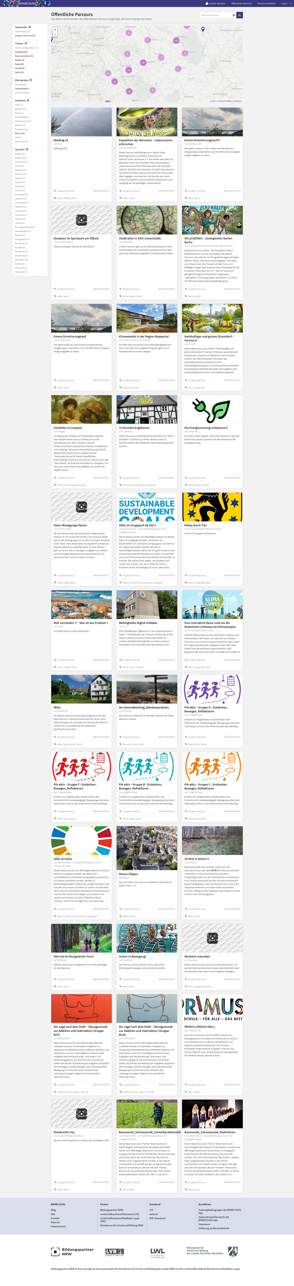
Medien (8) (19, 60)
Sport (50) (19, 72)
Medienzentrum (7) (23, 121)
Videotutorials (58, 1226)
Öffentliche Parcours (241, 3)
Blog (53, 1209)
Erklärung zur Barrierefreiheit (214, 1228)
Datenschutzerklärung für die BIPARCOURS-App (214, 1218)
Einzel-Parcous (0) (22, 31)
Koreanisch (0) (21, 215)
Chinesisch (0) (21, 272)
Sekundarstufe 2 (22, 92)
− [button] (55, 34)
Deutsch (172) (21, 170)
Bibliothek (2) (21, 109)
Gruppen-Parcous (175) (25, 35)
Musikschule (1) (21, 129)
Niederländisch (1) (23, 231)
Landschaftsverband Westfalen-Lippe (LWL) (119, 1220)
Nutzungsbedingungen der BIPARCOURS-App (220, 1211)
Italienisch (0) (21, 206)
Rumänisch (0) (21, 243)
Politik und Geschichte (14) (26, 48)
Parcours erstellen (266, 3)
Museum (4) (20, 125)
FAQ (53, 1214)
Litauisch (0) (20, 219)
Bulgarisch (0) (21, 158)
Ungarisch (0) (20, 198)
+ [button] (55, 29)
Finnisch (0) (20, 190)
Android (153, 1214)
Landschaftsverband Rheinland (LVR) (119, 1214)
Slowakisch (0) (21, 251)
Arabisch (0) (20, 153)
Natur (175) (20, 133)
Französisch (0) (21, 194)
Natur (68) (19, 64)
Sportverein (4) (21, 141)
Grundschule (20, 84)
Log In (284, 3)
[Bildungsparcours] (27, 3)
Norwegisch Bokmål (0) (25, 227)
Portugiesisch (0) (22, 239)
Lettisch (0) (19, 223)
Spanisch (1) (20, 182)
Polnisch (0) (20, 235)
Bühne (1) (19, 113)
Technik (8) (20, 68)
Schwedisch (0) (21, 259)
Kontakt (55, 1218)
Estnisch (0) (20, 186)
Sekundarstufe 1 (22, 88)
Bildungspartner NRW (111, 1209)
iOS (151, 1209)
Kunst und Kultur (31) (24, 56)
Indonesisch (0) (21, 202)
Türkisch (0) (20, 263)
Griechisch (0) (21, 174)
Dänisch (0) (19, 166)
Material (55, 1222)
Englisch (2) (20, 178)
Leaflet (212, 100)
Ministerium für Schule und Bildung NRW (121, 1225)
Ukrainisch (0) (21, 268)
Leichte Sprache (217, 3)
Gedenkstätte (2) (22, 117)
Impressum (204, 1224)
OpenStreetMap (225, 100)
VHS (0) (18, 137)
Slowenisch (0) (21, 255)
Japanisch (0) (21, 210)
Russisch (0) (20, 247)
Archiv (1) (19, 105)
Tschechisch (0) (21, 162)
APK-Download (157, 1218)
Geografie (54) (21, 52)
